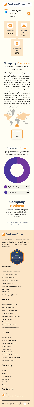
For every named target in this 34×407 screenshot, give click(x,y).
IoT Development (8, 307)
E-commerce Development (11, 286)
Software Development (10, 274)
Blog (3, 385)
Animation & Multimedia (10, 355)
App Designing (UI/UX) (9, 295)
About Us (5, 373)
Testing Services (7, 313)
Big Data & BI (6, 289)
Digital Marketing (8, 283)
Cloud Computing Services (11, 316)
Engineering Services (9, 343)
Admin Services (7, 319)
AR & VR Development (9, 310)
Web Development (8, 277)
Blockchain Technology (10, 280)
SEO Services (6, 292)
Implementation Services (10, 328)
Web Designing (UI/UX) (9, 305)
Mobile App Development (11, 272)
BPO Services (6, 337)
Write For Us (6, 382)
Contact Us (6, 379)
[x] (29, 403)
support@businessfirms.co (15, 396)
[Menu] (29, 4)
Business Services (8, 352)
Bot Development (8, 360)
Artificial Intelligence (9, 340)
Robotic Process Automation (11, 358)
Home (4, 370)
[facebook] (20, 403)
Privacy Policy (6, 376)
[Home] (14, 4)
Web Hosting (6, 349)
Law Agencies (6, 346)
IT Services (6, 322)
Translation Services (9, 325)
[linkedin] (24, 403)
